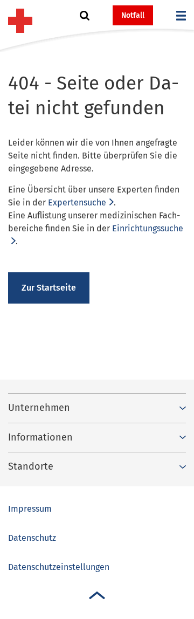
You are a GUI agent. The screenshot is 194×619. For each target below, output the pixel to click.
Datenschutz (32, 538)
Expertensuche (77, 202)
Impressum (30, 509)
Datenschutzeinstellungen (58, 567)
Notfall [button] (132, 15)
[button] (84, 15)
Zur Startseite (49, 288)
